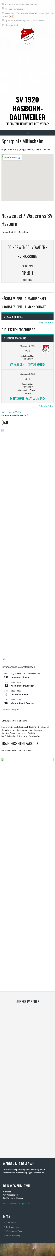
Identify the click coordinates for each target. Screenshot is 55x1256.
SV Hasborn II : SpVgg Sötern (27, 364)
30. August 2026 (27, 346)
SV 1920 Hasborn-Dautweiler (28, 108)
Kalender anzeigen (10, 709)
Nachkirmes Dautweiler (22, 685)
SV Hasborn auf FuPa (11, 412)
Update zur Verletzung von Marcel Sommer (24, 20)
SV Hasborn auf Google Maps (16, 1203)
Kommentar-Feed (14, 1231)
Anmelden (11, 1222)
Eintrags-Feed (12, 1227)
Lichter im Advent (20, 694)
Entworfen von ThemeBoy (12, 1247)
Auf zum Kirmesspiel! (14, 9)
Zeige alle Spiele (46, 322)
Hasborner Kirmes (20, 676)
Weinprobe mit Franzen (22, 703)
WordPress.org (13, 1235)
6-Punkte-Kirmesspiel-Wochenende (21, 4)
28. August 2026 (27, 374)
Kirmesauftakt (11, 25)
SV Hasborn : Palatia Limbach (27, 398)
